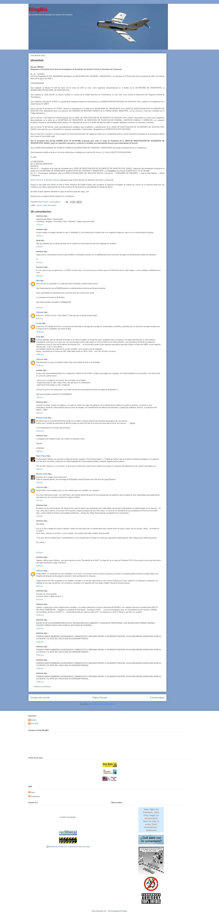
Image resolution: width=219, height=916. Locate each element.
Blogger (124, 911)
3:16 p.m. (39, 482)
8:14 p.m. (39, 308)
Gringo (39, 323)
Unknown (40, 312)
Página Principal (99, 698)
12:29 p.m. (40, 615)
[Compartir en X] (76, 202)
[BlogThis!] (73, 202)
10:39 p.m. (40, 332)
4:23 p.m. (39, 262)
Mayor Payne (41, 456)
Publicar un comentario (42, 687)
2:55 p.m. (39, 469)
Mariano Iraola (42, 418)
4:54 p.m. (39, 552)
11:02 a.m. (40, 628)
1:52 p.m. (39, 236)
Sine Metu (34, 723)
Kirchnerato (52, 205)
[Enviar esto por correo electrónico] (71, 202)
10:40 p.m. (40, 354)
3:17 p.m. (39, 500)
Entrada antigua (157, 698)
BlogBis (38, 9)
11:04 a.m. (40, 642)
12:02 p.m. (40, 431)
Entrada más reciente (40, 698)
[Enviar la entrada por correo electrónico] (66, 202)
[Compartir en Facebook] (78, 202)
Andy (38, 337)
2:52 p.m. (39, 247)
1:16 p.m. (39, 225)
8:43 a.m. (39, 413)
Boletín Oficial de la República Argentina (45, 180)
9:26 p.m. (39, 319)
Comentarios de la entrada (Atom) (102, 704)
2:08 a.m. (39, 586)
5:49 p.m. (39, 566)
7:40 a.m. (39, 397)
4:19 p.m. (39, 516)
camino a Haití (41, 205)
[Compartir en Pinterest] (80, 202)
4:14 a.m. (39, 599)
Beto (38, 280)
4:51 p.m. (39, 276)
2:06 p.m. (39, 451)
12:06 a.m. (40, 365)
